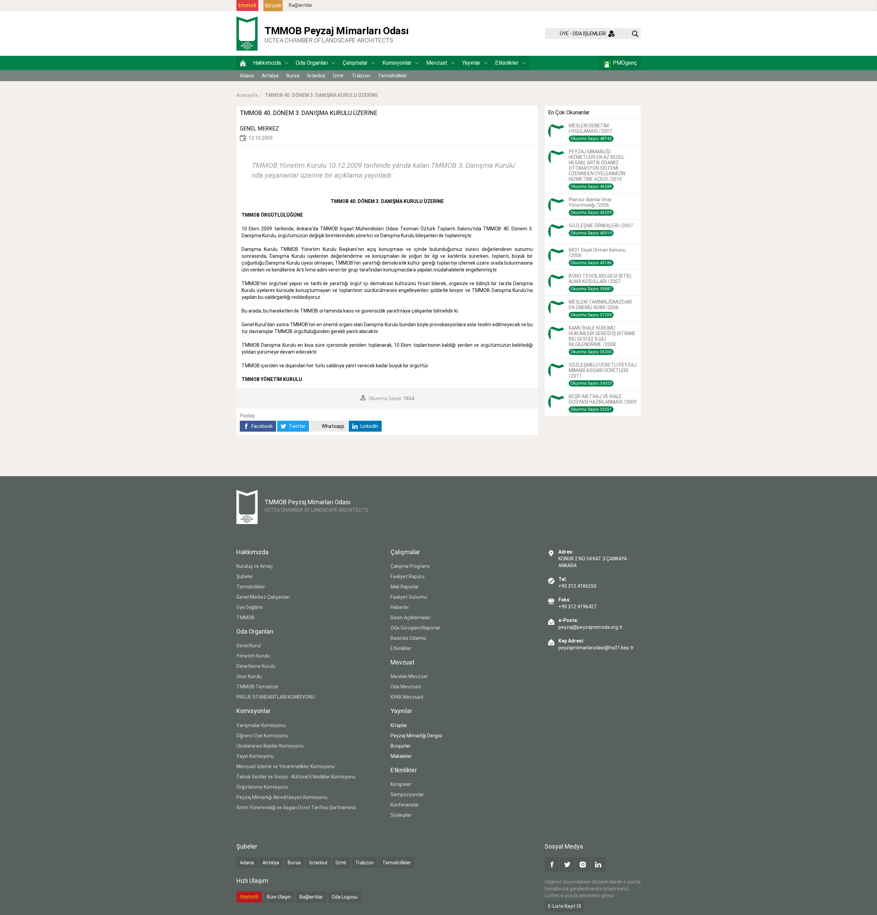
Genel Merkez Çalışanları (263, 597)
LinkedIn (368, 426)
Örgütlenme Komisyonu (262, 787)
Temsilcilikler (392, 75)
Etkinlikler (506, 63)
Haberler (400, 607)
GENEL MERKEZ (259, 128)
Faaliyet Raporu (407, 576)
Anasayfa (247, 95)
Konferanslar (405, 805)
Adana (247, 75)
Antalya (270, 75)
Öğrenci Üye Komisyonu (262, 735)
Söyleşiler (401, 815)
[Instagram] (583, 864)
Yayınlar (471, 63)
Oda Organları (312, 63)
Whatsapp (332, 426)
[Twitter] (567, 864)
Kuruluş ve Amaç (254, 566)
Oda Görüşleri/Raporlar (416, 628)
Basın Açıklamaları (411, 617)
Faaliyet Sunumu (409, 597)
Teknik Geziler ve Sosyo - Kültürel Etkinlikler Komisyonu (296, 776)
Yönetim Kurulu (253, 656)
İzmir (338, 75)
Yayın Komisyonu (255, 756)
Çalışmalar (355, 63)
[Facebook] (552, 864)
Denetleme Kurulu (255, 666)
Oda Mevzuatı (406, 686)
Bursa (292, 75)
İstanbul (316, 75)
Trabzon (361, 75)
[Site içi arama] (635, 33)
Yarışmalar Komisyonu (261, 725)
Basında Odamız (409, 638)
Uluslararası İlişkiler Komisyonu (270, 746)
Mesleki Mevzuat (409, 676)
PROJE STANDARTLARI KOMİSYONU (275, 697)
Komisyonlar (396, 63)
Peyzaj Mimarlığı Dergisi (416, 735)
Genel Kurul (248, 645)
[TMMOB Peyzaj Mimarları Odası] (247, 33)
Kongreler (401, 784)
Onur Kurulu (249, 676)
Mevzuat (436, 63)
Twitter (297, 426)
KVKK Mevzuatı (407, 697)
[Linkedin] (598, 864)
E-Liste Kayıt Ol (564, 906)
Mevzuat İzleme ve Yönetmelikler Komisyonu (285, 766)
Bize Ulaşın (279, 897)
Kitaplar (399, 725)
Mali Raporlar (405, 586)
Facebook (261, 426)
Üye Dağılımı (249, 607)
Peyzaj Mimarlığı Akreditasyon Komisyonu (282, 797)
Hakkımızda (267, 63)
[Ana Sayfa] (242, 63)
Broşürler (401, 746)
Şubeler (244, 576)
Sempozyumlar (407, 794)
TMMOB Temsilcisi (257, 686)
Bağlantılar (300, 5)
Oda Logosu (345, 897)
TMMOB (245, 617)
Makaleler (401, 756)
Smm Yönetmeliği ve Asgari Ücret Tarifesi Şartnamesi (296, 807)
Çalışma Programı (410, 566)
